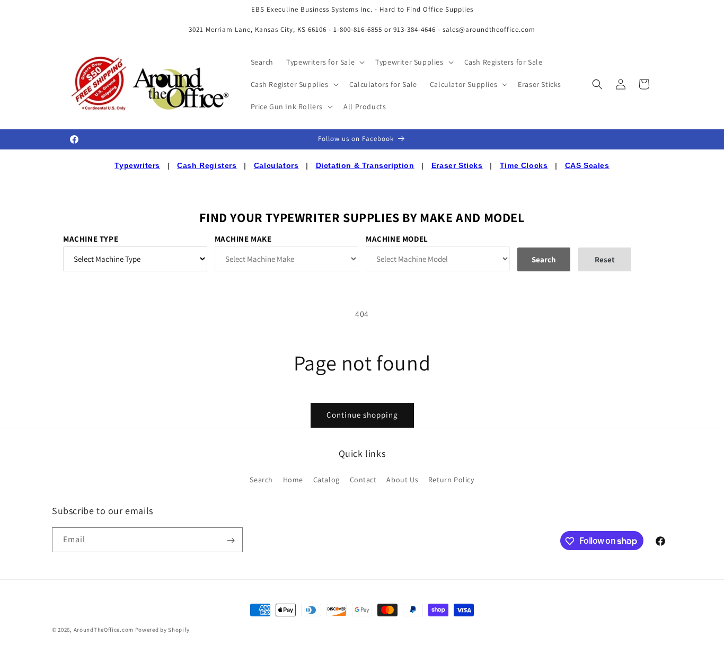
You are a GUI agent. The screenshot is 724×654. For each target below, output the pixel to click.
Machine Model (397, 239)
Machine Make (243, 239)
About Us (402, 479)
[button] (324, 62)
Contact (363, 479)
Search (261, 479)
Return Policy (451, 479)
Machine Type (90, 239)
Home (293, 479)
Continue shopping (362, 415)
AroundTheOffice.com (104, 629)
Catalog (326, 479)
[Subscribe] (230, 540)
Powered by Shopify (162, 629)
